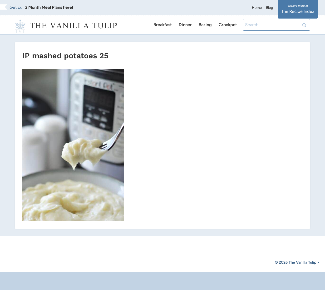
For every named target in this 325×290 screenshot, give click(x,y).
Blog (269, 7)
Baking (205, 24)
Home (257, 7)
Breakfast (162, 24)
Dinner (185, 24)
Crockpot (228, 24)
